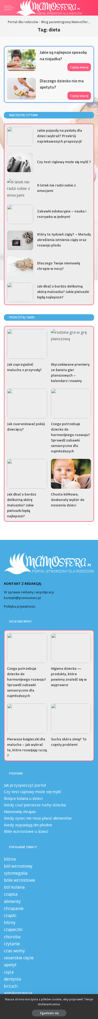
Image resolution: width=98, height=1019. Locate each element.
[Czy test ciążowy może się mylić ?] (20, 162)
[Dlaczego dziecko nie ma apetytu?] (21, 88)
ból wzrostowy (18, 866)
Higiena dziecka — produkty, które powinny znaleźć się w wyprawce (69, 676)
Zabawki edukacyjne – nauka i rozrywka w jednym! (61, 213)
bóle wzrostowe (19, 880)
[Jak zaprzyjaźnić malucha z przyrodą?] (27, 344)
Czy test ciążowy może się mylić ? (64, 161)
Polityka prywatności (19, 606)
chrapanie (14, 908)
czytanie (12, 944)
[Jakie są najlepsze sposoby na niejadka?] (21, 60)
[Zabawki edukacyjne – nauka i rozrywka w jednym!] (20, 214)
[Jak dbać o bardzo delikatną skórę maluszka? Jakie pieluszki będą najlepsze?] (20, 292)
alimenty (12, 901)
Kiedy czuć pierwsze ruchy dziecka (35, 804)
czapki (10, 915)
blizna (10, 859)
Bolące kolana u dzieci (23, 798)
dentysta (12, 979)
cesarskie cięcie (19, 958)
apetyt (10, 965)
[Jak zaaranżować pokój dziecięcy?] (27, 403)
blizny (9, 922)
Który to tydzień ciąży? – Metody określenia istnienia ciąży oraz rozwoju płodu (64, 239)
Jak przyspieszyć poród (25, 785)
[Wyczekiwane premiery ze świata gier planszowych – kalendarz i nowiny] (71, 344)
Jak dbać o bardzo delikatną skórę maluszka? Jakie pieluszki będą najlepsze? (63, 291)
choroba (12, 937)
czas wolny (14, 951)
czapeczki (13, 929)
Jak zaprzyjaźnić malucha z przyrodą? (24, 366)
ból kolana (14, 887)
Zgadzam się (49, 1013)
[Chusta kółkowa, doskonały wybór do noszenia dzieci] (71, 474)
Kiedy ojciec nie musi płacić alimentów (38, 818)
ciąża (9, 972)
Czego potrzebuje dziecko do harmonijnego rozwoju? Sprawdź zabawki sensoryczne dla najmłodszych (70, 437)
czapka (11, 894)
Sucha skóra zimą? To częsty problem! (69, 741)
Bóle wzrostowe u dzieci (26, 831)
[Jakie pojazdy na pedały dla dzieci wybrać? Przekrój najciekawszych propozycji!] (20, 136)
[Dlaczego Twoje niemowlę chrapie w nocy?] (20, 266)
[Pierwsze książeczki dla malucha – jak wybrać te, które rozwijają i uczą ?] (27, 718)
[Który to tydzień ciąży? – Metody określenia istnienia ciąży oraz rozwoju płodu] (20, 240)
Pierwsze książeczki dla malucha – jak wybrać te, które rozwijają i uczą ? (27, 747)
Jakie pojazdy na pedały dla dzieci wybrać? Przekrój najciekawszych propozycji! (59, 136)
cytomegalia (15, 873)
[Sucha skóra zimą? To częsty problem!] (71, 718)
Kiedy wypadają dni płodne (28, 824)
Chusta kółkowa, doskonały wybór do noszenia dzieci (67, 499)
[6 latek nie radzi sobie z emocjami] (20, 188)
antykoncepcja (18, 993)
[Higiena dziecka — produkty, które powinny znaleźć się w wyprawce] (71, 648)
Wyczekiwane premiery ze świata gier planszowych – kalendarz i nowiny (70, 372)
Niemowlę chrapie (20, 811)
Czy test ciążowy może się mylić (32, 791)
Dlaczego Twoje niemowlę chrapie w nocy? (58, 265)
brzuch (11, 986)
